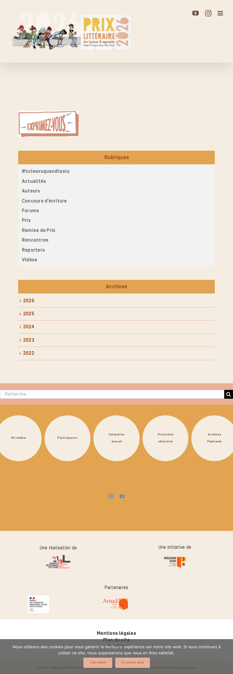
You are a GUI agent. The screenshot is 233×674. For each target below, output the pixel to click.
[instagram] (111, 496)
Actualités (34, 181)
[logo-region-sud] (175, 556)
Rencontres (35, 240)
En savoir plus (132, 662)
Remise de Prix (38, 230)
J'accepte (97, 662)
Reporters (33, 250)
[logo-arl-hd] (58, 557)
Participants (67, 438)
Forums (30, 210)
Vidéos (29, 260)
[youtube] (122, 496)
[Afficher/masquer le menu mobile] (221, 13)
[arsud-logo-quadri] (115, 599)
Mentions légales (116, 633)
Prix (26, 220)
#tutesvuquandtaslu (45, 171)
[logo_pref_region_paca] (38, 598)
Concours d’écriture (44, 201)
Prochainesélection (166, 438)
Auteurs (31, 191)
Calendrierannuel (116, 438)
